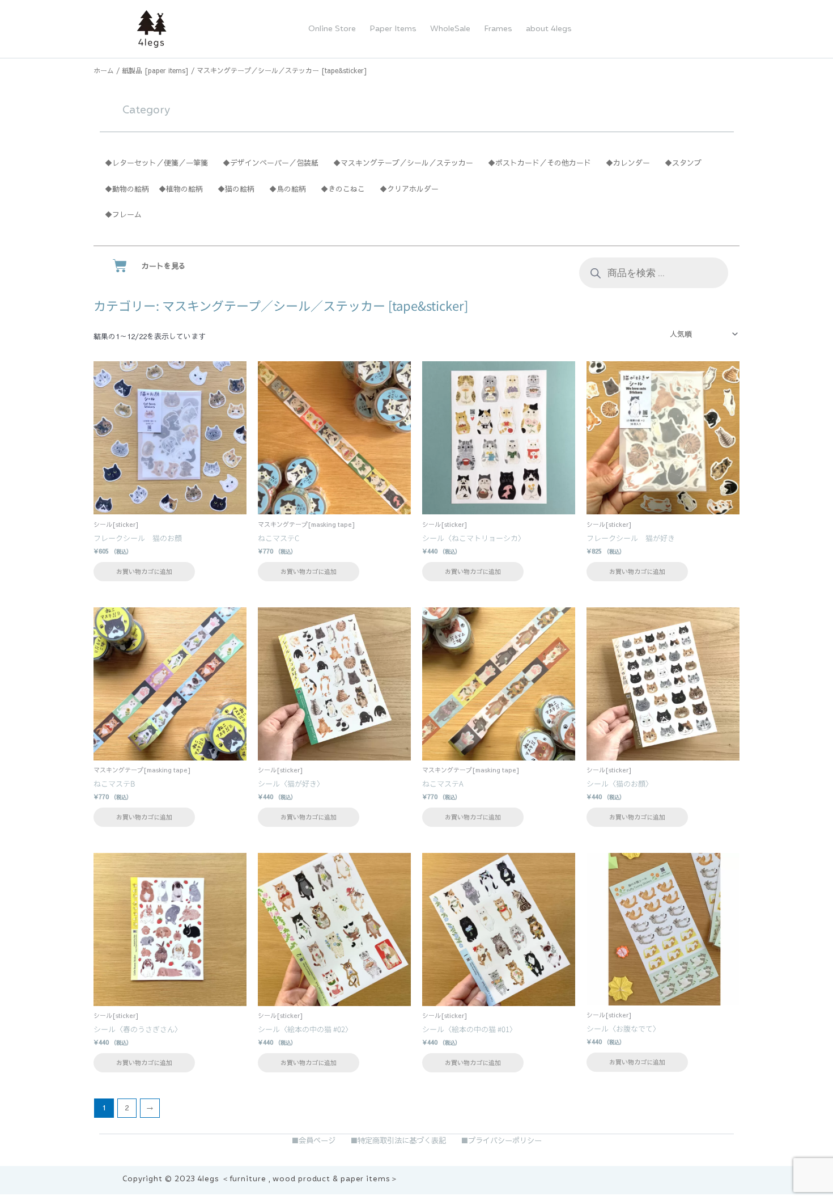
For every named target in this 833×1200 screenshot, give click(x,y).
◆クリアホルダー (409, 189)
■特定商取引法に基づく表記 (398, 1140)
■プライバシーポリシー (501, 1140)
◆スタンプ (683, 163)
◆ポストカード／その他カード (539, 163)
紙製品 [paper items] (155, 70)
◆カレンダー (628, 163)
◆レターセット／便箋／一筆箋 (156, 163)
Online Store (332, 29)
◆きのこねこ (343, 189)
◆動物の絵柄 (127, 189)
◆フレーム (123, 214)
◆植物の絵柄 (184, 189)
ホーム (104, 70)
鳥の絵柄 (291, 189)
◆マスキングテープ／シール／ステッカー (403, 163)
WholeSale (450, 29)
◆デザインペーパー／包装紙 (270, 163)
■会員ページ (313, 1140)
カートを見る (164, 266)
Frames (498, 29)
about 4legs (549, 29)
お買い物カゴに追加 (144, 571)
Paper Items (392, 29)
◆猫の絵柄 (236, 189)
